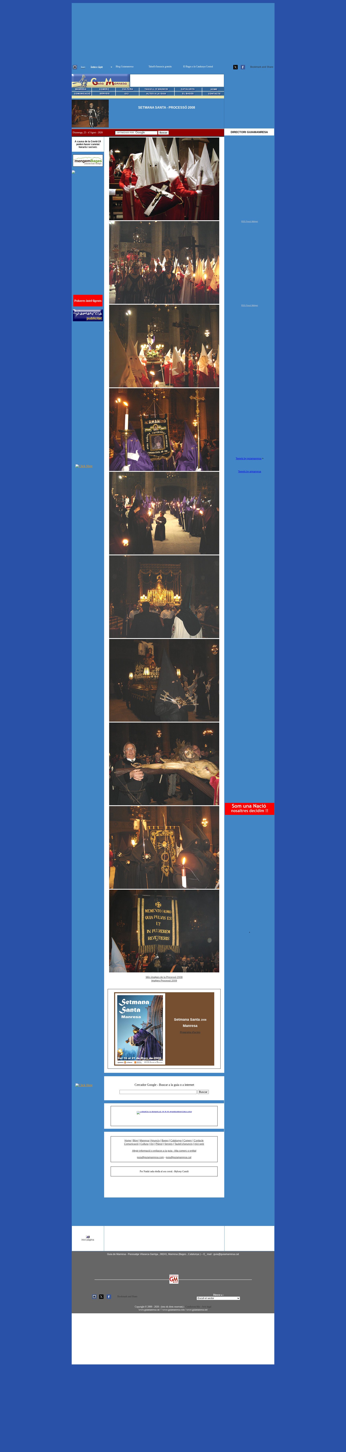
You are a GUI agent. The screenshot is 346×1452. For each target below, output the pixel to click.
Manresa (144, 1140)
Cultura (144, 1144)
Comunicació (131, 1144)
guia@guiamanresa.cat (178, 1157)
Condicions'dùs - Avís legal (198, 1306)
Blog (135, 1140)
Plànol (159, 1144)
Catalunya (176, 1140)
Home (128, 1140)
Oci (152, 1144)
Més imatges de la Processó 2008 (164, 977)
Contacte (199, 1140)
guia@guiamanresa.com (150, 1157)
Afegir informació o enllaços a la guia (152, 1150)
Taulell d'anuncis (183, 1144)
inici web (199, 1144)
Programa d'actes (190, 1032)
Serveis (168, 1144)
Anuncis (155, 1140)
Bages (165, 1140)
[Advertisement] (173, 31)
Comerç (187, 1140)
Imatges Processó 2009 (164, 980)
